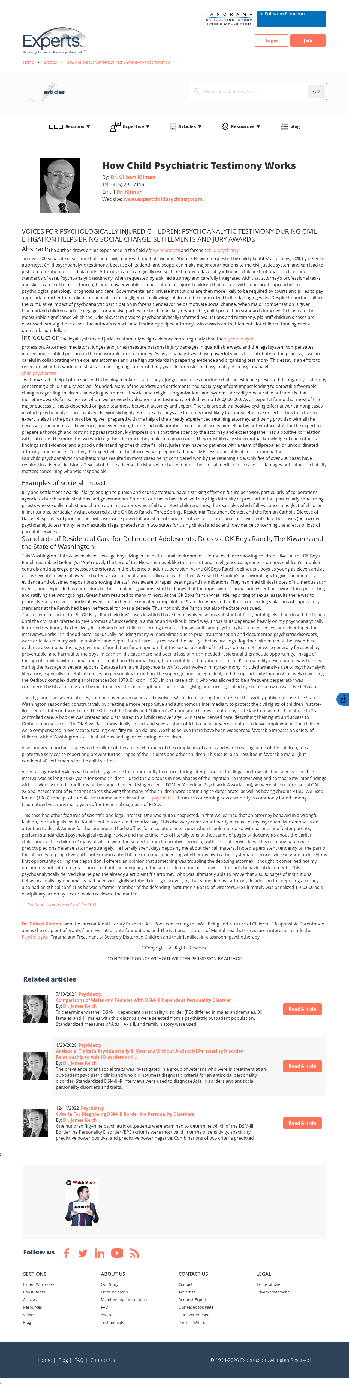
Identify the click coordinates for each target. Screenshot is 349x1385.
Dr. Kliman (129, 191)
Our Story (109, 1284)
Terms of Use (268, 1284)
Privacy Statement (272, 1292)
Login (272, 41)
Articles (187, 126)
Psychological (36, 937)
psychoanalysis (165, 250)
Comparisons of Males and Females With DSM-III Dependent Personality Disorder (143, 1000)
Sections (75, 126)
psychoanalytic (239, 339)
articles (50, 62)
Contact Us (102, 1360)
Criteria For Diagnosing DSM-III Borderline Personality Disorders (125, 1114)
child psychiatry (223, 250)
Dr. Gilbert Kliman (133, 177)
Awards (108, 1314)
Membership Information (124, 1299)
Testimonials (112, 1322)
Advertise (187, 1292)
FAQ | (81, 1360)
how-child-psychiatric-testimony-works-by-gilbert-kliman (118, 62)
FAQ (104, 1307)
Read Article (302, 1009)
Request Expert (192, 1299)
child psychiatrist (39, 373)
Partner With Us (193, 1322)
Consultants (34, 1292)
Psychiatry (90, 994)
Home (28, 62)
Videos (29, 1314)
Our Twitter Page (194, 1314)
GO (316, 92)
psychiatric (163, 798)
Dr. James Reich (80, 1006)
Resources (243, 126)
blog (295, 126)
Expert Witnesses (39, 1284)
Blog (27, 1322)
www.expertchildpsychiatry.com (163, 199)
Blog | (65, 1360)
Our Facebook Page (196, 1307)
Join (308, 41)
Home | (47, 1360)
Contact (185, 1284)
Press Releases (114, 1292)
